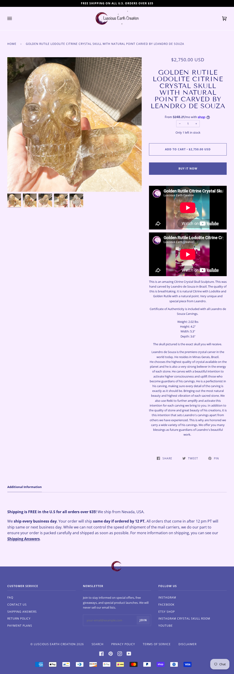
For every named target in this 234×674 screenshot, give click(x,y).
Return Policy (19, 618)
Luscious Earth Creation (55, 644)
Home (11, 44)
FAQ (10, 597)
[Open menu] (14, 18)
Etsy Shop (166, 612)
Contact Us (17, 605)
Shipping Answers (23, 538)
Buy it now (187, 168)
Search (98, 644)
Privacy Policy (123, 644)
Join (143, 620)
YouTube (165, 626)
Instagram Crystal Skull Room (184, 618)
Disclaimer (187, 644)
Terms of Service (157, 644)
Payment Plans (19, 626)
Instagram (167, 597)
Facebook (166, 605)
